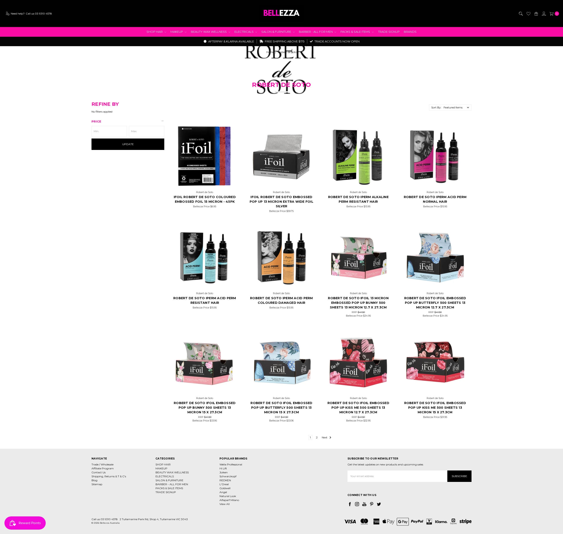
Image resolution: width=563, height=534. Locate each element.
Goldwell (224, 488)
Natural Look (227, 496)
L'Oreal (224, 484)
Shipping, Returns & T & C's (108, 476)
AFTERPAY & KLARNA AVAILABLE (231, 41)
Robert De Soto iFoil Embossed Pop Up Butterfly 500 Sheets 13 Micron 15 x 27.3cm (281, 407)
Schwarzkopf (227, 476)
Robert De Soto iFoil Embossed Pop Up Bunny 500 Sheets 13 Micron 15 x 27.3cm (205, 407)
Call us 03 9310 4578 (104, 519)
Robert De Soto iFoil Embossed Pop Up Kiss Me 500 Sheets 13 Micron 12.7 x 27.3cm (358, 407)
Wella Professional (230, 464)
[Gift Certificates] (535, 13)
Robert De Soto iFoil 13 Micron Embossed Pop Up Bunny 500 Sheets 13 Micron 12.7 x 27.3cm (358, 302)
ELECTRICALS (244, 31)
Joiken (223, 472)
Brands (410, 31)
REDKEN (225, 480)
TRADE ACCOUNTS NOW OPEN (337, 41)
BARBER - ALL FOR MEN (316, 31)
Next (325, 437)
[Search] (520, 13)
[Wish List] (528, 13)
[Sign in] (543, 13)
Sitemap (96, 484)
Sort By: (436, 107)
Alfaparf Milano (229, 500)
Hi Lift (223, 468)
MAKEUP (177, 31)
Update (128, 144)
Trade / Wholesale (102, 464)
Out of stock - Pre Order (435, 183)
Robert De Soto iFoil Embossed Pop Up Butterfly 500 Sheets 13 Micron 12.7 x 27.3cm (435, 302)
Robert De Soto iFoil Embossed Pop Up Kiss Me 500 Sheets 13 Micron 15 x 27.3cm (435, 407)
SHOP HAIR (154, 31)
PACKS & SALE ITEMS (355, 31)
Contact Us (98, 472)
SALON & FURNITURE (276, 31)
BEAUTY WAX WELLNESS (209, 31)
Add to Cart (204, 183)
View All (224, 504)
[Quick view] (230, 130)
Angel (223, 492)
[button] (127, 121)
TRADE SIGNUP (389, 31)
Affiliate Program (102, 468)
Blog (94, 480)
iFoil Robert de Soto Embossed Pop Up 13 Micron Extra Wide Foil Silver (281, 201)
